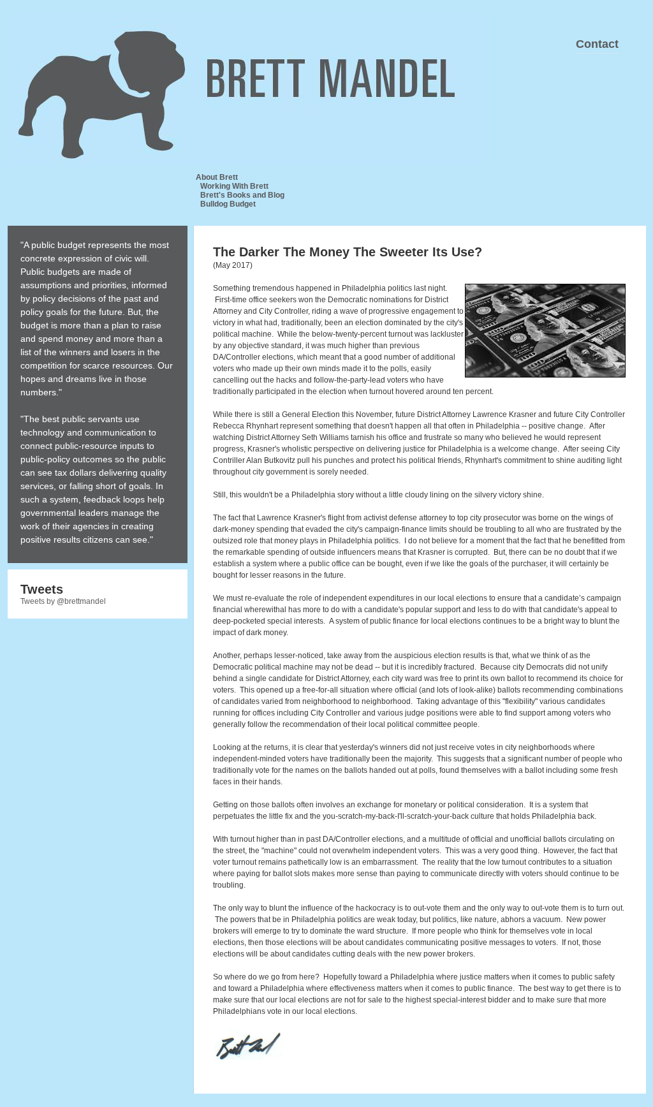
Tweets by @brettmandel (63, 601)
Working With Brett (234, 186)
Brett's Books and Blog (242, 195)
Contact (597, 44)
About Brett (217, 177)
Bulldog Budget (228, 204)
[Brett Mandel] (135, 67)
